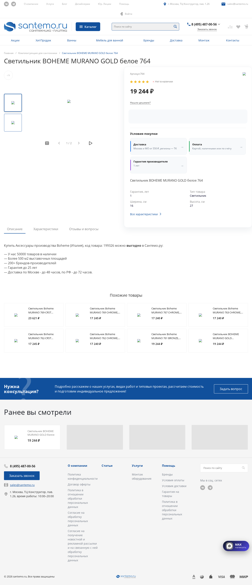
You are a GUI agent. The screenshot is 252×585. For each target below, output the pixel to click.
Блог (64, 4)
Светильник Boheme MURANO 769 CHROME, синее (104, 312)
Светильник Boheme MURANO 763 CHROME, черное (227, 312)
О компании (31, 4)
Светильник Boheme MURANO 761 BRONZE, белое (165, 338)
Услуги (50, 4)
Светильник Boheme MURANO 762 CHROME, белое (104, 338)
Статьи (107, 466)
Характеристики (45, 229)
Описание (15, 229)
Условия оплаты (173, 480)
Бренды (167, 474)
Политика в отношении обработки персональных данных (78, 498)
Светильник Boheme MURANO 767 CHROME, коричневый (165, 312)
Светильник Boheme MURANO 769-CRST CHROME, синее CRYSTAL (43, 312)
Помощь (124, 4)
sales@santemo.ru (237, 4)
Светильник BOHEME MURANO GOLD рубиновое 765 (226, 338)
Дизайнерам (82, 4)
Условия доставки (174, 486)
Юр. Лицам (104, 4)
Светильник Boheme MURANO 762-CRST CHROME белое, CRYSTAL (43, 338)
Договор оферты (79, 484)
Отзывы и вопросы (83, 229)
